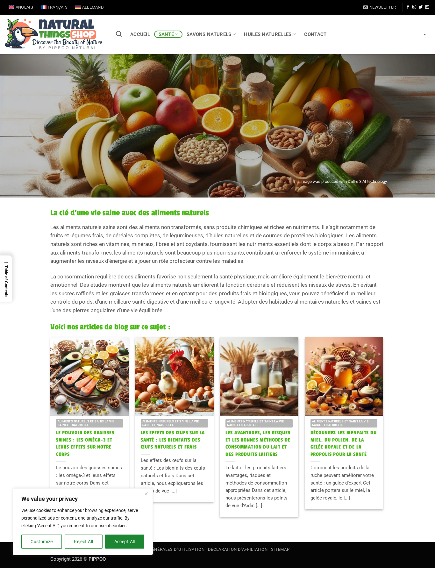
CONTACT (315, 34)
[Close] (146, 494)
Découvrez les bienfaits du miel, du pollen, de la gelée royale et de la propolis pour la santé (343, 443)
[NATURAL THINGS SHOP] (53, 34)
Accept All (124, 541)
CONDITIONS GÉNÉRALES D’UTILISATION (163, 549)
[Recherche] (119, 34)
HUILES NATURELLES (267, 34)
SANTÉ (166, 34)
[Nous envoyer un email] (427, 7)
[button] (380, 7)
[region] (83, 521)
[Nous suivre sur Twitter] (421, 7)
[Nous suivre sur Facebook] (408, 7)
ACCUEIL (140, 34)
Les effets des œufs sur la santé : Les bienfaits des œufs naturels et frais (172, 440)
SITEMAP (280, 549)
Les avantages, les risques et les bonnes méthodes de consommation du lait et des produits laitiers (257, 443)
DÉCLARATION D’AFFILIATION (238, 549)
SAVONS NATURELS (209, 34)
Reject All (83, 541)
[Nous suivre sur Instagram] (414, 7)
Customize (42, 541)
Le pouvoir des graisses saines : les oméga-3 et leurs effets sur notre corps (85, 443)
